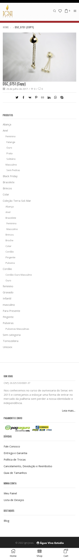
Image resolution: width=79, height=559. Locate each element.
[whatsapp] (55, 97)
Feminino (11, 136)
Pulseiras (8, 323)
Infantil (7, 298)
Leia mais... (68, 410)
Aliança (7, 124)
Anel (5, 130)
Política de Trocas (15, 459)
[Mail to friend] (42, 97)
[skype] (61, 97)
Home (6, 27)
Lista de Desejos (14, 500)
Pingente (10, 257)
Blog (6, 520)
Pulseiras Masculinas (17, 328)
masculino (9, 304)
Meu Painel (10, 493)
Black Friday (10, 176)
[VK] (30, 97)
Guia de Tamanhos (15, 473)
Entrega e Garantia (15, 453)
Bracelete (9, 182)
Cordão (10, 251)
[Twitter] (18, 97)
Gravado (8, 292)
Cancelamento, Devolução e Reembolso (28, 466)
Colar (6, 194)
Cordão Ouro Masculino (19, 274)
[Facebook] (23, 97)
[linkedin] (49, 97)
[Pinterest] (36, 97)
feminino (8, 286)
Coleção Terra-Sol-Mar (17, 200)
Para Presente (11, 311)
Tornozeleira (10, 341)
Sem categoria (12, 335)
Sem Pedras (13, 170)
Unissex (7, 347)
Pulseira (10, 263)
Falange (10, 142)
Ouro (9, 147)
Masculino (11, 164)
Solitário (11, 159)
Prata (9, 153)
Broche (9, 240)
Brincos (7, 188)
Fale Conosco (12, 446)
